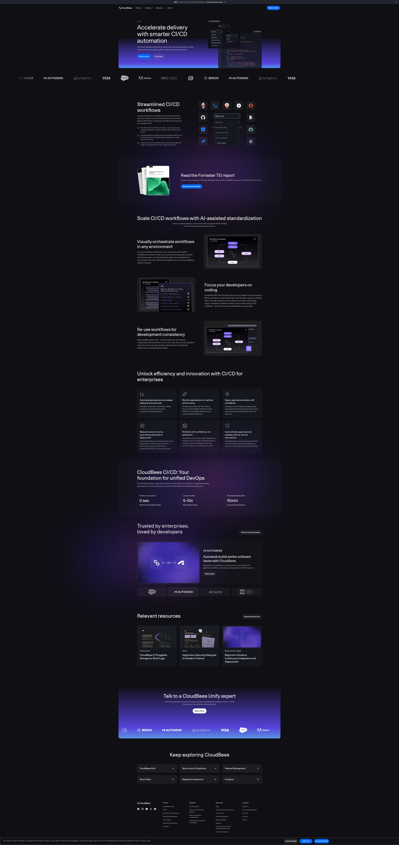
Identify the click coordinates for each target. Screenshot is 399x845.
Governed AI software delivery (196, 811)
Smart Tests (167, 820)
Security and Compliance (171, 813)
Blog (217, 806)
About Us (245, 806)
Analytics (166, 826)
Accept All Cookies (321, 841)
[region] (199, 841)
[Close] (395, 841)
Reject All (306, 841)
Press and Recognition (249, 810)
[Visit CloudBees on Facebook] (138, 809)
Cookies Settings (291, 841)
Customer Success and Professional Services (223, 827)
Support (218, 823)
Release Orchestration (170, 823)
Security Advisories (222, 816)
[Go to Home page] (125, 8)
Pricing (244, 820)
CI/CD (165, 810)
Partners (245, 813)
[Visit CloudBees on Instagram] (142, 809)
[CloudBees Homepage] (143, 803)
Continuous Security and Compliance (197, 822)
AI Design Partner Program (224, 810)
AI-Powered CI (194, 806)
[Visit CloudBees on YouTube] (146, 809)
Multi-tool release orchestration (195, 816)
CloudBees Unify (168, 806)
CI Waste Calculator (222, 832)
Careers (245, 816)
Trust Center (220, 813)
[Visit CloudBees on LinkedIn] (155, 809)
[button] (139, 8)
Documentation (221, 820)
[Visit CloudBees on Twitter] (151, 809)
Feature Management (170, 816)
